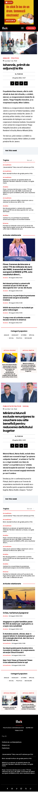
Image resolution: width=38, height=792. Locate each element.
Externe (5, 223)
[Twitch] (21, 789)
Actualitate (7, 164)
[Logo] (5, 28)
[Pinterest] (21, 83)
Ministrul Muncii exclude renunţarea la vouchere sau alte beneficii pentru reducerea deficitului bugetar (28, 367)
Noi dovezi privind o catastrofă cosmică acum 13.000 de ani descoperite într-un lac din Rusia (18, 210)
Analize (6, 58)
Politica (15, 58)
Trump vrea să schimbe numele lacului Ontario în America (16, 318)
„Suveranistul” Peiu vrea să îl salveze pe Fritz (18, 167)
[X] (17, 83)
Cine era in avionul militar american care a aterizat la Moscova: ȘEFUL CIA (18, 201)
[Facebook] (12, 83)
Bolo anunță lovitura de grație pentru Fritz (18, 173)
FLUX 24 (20, 74)
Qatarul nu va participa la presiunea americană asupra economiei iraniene (16, 218)
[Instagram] (12, 789)
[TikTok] (17, 789)
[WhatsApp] (26, 83)
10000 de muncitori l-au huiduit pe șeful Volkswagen (18, 308)
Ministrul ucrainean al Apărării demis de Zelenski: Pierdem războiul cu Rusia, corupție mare (18, 181)
